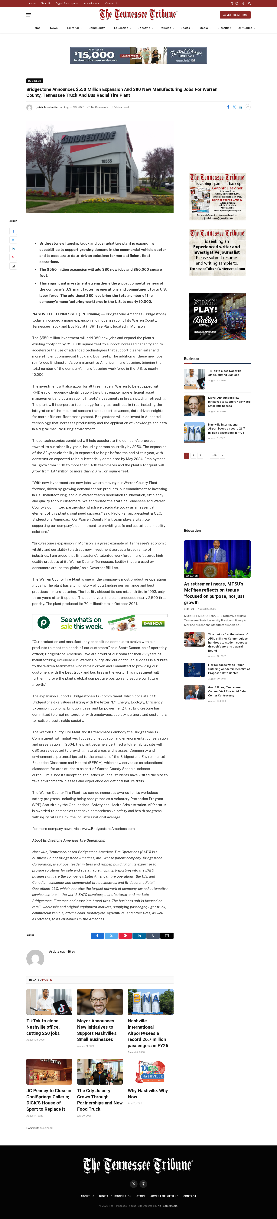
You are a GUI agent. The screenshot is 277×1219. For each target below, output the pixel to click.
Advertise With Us (235, 15)
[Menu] (28, 15)
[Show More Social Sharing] (248, 107)
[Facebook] (13, 231)
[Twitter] (13, 239)
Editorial (73, 27)
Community (97, 27)
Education (121, 27)
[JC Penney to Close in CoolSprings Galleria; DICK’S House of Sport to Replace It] (49, 1072)
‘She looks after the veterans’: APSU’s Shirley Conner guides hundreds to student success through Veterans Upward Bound (228, 642)
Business (34, 81)
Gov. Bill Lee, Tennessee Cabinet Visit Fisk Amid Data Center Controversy (227, 691)
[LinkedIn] (13, 248)
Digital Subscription (67, 3)
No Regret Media (167, 1205)
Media (204, 27)
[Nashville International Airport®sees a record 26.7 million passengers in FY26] (151, 1002)
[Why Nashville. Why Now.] (151, 1072)
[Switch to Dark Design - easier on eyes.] (244, 3)
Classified (224, 27)
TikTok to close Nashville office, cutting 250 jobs (43, 1027)
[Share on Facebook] (228, 107)
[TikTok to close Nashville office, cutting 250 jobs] (49, 1002)
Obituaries (245, 27)
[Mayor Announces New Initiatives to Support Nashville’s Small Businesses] (100, 1002)
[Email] (13, 266)
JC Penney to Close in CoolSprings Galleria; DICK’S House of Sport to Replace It (48, 1100)
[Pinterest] (13, 257)
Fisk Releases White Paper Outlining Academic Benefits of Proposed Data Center (229, 669)
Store (141, 1196)
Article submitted (48, 107)
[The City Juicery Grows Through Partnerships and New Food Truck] (100, 1072)
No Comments (99, 107)
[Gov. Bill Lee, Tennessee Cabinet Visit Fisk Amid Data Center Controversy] (194, 692)
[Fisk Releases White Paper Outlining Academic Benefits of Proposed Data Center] (194, 670)
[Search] (249, 3)
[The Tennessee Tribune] (138, 15)
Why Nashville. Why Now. (148, 1094)
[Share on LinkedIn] (240, 107)
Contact (190, 1196)
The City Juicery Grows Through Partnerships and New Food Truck (100, 1100)
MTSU (190, 609)
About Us (46, 3)
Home (32, 3)
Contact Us (111, 3)
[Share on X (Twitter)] (234, 107)
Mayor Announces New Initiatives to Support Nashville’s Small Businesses (97, 1030)
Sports (185, 27)
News (54, 27)
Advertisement (91, 3)
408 (214, 455)
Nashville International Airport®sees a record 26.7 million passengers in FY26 (148, 1033)
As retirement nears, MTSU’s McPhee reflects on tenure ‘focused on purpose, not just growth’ (214, 593)
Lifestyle (144, 27)
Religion (165, 27)
